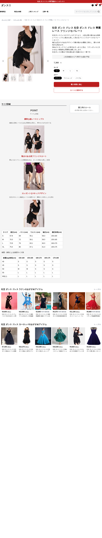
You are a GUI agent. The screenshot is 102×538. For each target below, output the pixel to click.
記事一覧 (45, 11)
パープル (78, 78)
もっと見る (97, 289)
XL (77, 70)
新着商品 (3, 11)
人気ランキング (33, 11)
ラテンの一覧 (17, 20)
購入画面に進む (76, 84)
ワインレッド (68, 78)
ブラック (58, 78)
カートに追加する (76, 90)
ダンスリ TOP (6, 20)
